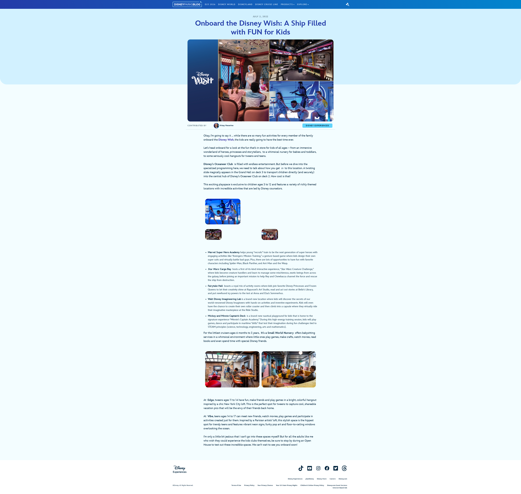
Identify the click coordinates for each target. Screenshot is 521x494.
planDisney (310, 479)
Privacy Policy (249, 485)
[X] (335, 468)
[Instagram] (318, 468)
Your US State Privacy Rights (286, 485)
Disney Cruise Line (266, 4)
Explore (302, 4)
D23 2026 (210, 4)
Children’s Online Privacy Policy (312, 485)
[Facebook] (327, 468)
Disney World (226, 4)
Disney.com (343, 479)
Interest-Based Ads (340, 488)
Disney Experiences (295, 479)
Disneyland (245, 4)
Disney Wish (226, 139)
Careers (333, 479)
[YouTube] (309, 468)
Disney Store (322, 479)
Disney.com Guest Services (337, 485)
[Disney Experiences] (180, 469)
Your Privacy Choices (265, 485)
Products (287, 4)
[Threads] (344, 468)
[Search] (347, 4)
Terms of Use (236, 485)
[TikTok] (301, 468)
